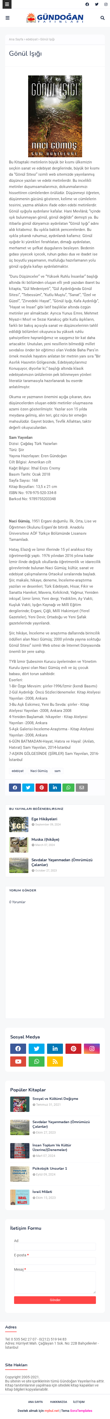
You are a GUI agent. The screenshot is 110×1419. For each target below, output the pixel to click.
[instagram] (105, 4)
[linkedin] (55, 1049)
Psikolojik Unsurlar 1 (49, 1168)
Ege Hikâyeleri (44, 819)
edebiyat (32, 39)
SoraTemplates (81, 1411)
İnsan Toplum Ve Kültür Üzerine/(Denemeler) (51, 1147)
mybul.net (52, 1411)
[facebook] (87, 4)
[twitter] (97, 4)
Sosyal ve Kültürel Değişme (55, 1099)
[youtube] (18, 1061)
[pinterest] (73, 1049)
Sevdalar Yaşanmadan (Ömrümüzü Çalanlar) (62, 863)
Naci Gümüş (39, 771)
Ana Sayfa (16, 39)
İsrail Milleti (42, 1192)
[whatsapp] (37, 1061)
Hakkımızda (58, 1402)
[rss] (55, 1061)
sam (57, 771)
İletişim (79, 1402)
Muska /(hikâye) (45, 839)
